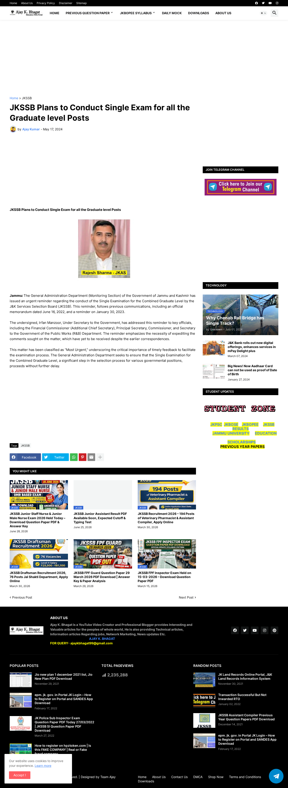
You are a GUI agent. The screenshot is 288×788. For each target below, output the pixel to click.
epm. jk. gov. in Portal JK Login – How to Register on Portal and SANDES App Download (64, 699)
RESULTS (240, 428)
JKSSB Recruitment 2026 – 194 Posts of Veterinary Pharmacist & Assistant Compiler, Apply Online (166, 518)
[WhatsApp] (74, 457)
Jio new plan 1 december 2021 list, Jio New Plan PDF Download (63, 676)
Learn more (43, 765)
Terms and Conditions (245, 777)
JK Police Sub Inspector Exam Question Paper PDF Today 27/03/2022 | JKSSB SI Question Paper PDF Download (64, 724)
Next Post (186, 597)
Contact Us (179, 777)
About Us (27, 3)
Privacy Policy (46, 3)
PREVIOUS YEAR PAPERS (242, 446)
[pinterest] (274, 630)
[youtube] (270, 3)
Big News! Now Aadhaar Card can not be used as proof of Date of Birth (252, 370)
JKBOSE (231, 424)
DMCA (197, 777)
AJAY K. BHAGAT (102, 639)
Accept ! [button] (20, 775)
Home (13, 3)
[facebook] (256, 3)
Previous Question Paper (88, 13)
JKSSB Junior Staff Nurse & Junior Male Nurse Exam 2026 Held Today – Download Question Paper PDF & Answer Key (37, 520)
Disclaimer (65, 3)
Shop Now (215, 777)
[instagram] (277, 3)
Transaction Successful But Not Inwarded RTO (242, 697)
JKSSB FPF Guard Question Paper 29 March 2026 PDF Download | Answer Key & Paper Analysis (102, 577)
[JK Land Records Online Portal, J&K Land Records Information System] (204, 680)
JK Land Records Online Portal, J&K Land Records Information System (245, 676)
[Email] (91, 457)
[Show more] (100, 457)
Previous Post (22, 597)
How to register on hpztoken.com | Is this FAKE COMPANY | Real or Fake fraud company (63, 750)
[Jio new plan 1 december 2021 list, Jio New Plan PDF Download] (21, 680)
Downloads (198, 13)
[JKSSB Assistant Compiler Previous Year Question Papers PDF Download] (204, 720)
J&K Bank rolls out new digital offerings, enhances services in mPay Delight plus (252, 347)
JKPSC (216, 424)
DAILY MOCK (172, 13)
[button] (263, 13)
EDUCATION (266, 433)
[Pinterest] (82, 457)
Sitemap (81, 3)
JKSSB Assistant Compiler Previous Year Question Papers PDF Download (246, 717)
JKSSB (27, 98)
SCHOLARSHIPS (241, 442)
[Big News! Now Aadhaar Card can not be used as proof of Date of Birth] (214, 371)
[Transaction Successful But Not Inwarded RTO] (204, 700)
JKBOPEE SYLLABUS (136, 13)
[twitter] (263, 3)
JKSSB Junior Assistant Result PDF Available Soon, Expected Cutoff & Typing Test (100, 518)
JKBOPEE (250, 424)
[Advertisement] (144, 58)
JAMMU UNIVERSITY (231, 433)
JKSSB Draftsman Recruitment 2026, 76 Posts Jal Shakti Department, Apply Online (39, 577)
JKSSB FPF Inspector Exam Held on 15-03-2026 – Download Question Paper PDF (164, 577)
